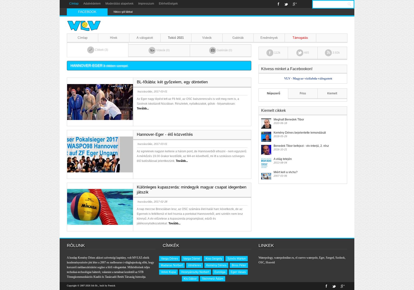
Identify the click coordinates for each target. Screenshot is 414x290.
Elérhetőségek (168, 3)
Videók (207, 38)
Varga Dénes (169, 258)
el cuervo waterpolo (306, 257)
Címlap (74, 3)
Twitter (286, 4)
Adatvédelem (92, 3)
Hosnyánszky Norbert (195, 272)
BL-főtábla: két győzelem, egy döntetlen (172, 82)
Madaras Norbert (172, 265)
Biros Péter (239, 265)
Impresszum (146, 3)
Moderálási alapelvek (119, 3)
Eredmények (269, 38)
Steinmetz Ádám (212, 278)
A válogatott (145, 38)
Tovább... (143, 108)
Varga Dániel (191, 258)
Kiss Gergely (214, 258)
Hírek (113, 38)
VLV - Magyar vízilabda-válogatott (308, 78)
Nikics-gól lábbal (123, 11)
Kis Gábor (190, 278)
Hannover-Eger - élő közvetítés (165, 134)
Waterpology (266, 257)
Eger (321, 257)
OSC (261, 262)
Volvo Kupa (168, 272)
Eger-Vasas (238, 272)
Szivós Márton (236, 258)
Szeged (330, 257)
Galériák (238, 38)
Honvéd (270, 262)
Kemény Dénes (216, 265)
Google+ (294, 4)
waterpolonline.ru (284, 257)
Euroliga (219, 272)
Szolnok (340, 257)
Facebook (278, 4)
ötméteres (194, 265)
